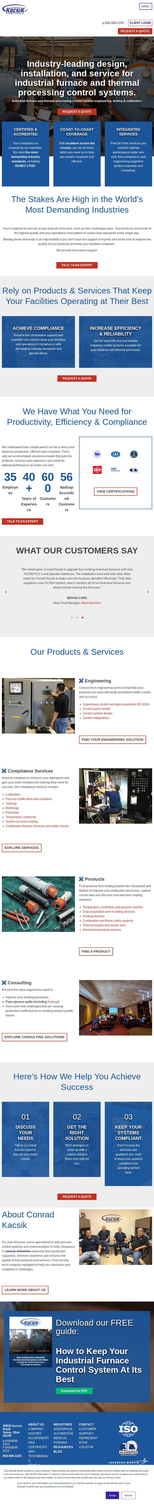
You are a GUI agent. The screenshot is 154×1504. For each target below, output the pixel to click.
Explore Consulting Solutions (34, 1037)
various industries (18, 1251)
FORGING (60, 1442)
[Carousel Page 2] (77, 617)
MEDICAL (60, 1438)
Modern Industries (107, 607)
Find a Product (96, 951)
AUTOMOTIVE (63, 1433)
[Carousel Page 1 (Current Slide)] (71, 617)
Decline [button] (128, 1495)
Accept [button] (112, 1495)
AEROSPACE (63, 1429)
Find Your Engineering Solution (112, 739)
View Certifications (115, 491)
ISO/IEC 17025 (25, 165)
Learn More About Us (25, 1290)
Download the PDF (74, 1390)
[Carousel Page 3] (82, 617)
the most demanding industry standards (25, 157)
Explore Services (22, 848)
